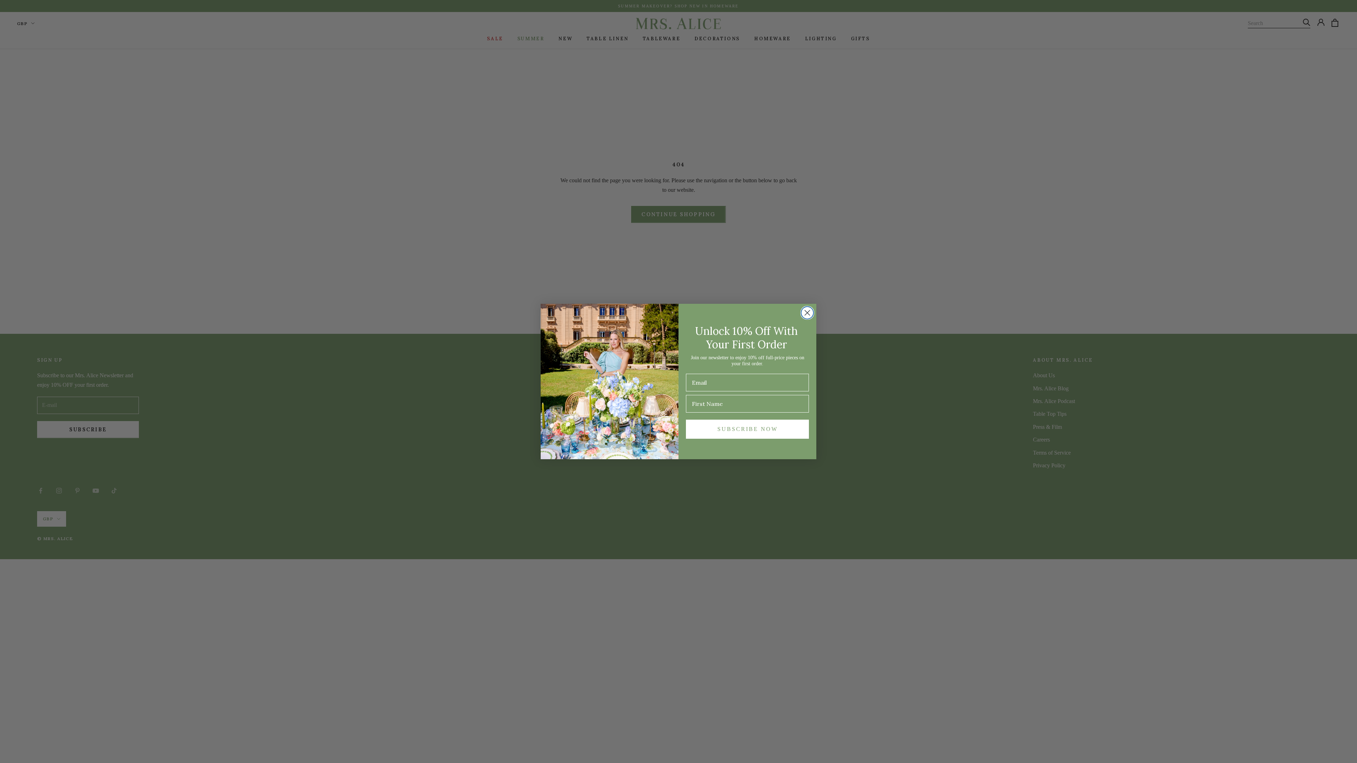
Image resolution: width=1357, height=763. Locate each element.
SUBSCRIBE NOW (747, 429)
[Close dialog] (807, 313)
